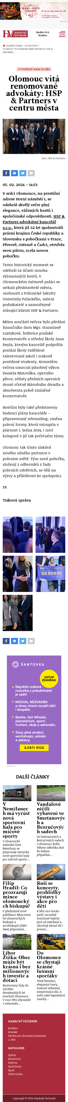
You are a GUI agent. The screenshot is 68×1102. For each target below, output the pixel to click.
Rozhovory (32, 45)
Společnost (14, 1066)
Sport (11, 1070)
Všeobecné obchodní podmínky (27, 1036)
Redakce (13, 1028)
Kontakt (12, 1032)
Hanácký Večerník (15, 34)
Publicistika (15, 1074)
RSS (13, 1039)
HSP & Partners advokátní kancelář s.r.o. (34, 221)
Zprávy (12, 1055)
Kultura (12, 1062)
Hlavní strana (15, 45)
